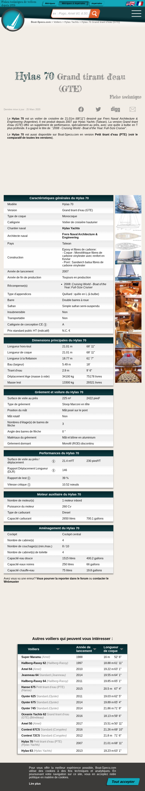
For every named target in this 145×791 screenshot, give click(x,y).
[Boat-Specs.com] (11, 16)
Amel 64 (31, 669)
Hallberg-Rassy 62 (44, 663)
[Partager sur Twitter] (98, 109)
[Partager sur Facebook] (80, 109)
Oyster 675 (40, 702)
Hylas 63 (36, 750)
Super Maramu (35, 657)
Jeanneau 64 (43, 675)
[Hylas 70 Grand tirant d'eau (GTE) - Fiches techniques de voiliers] (139, 3)
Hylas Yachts (71, 228)
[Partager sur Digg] (115, 109)
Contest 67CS (44, 729)
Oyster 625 (40, 696)
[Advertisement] (72, 168)
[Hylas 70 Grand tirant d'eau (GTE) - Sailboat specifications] (130, 3)
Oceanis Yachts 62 (45, 716)
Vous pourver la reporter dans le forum (62, 578)
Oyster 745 (40, 708)
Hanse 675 (43, 689)
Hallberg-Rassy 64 (44, 681)
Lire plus (35, 783)
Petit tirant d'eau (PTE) (111, 134)
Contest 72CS (44, 735)
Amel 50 (31, 723)
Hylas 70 (41, 743)
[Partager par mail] (132, 109)
